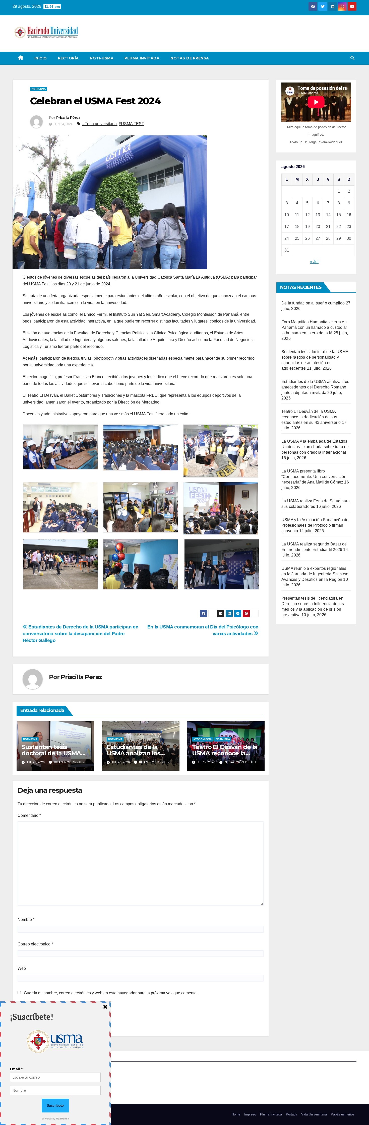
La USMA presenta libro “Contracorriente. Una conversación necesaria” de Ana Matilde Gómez (313, 476)
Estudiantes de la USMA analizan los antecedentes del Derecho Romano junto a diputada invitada (315, 387)
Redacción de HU (240, 762)
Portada (291, 1114)
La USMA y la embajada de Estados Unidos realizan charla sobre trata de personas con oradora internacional (315, 446)
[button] (352, 58)
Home (236, 1114)
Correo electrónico (35, 944)
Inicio (40, 58)
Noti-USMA (102, 58)
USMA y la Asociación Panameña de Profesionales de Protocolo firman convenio (314, 525)
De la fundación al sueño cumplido (313, 303)
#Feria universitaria (99, 124)
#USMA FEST (131, 124)
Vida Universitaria (314, 1114)
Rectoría (68, 58)
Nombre (26, 919)
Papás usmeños (342, 1114)
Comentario (29, 815)
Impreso (250, 1114)
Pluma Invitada (142, 58)
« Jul (314, 262)
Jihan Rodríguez (69, 762)
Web (22, 968)
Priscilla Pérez (68, 117)
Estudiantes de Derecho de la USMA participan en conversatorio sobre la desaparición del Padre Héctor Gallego (80, 633)
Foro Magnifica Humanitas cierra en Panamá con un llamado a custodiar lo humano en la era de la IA (314, 327)
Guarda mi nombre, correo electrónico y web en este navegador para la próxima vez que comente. (111, 993)
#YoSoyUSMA (203, 739)
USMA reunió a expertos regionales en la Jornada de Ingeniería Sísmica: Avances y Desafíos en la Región (314, 574)
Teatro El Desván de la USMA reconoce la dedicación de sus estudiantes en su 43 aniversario (311, 417)
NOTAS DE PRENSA (189, 58)
